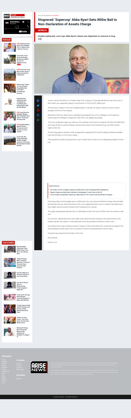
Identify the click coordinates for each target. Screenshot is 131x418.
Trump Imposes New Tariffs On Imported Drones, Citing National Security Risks (23, 309)
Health (3, 377)
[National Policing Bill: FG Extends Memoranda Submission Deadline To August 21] (10, 327)
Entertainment (5, 371)
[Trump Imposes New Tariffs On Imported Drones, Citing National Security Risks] (10, 304)
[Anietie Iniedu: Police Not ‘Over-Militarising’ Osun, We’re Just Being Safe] (10, 246)
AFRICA (42, 30)
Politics (4, 369)
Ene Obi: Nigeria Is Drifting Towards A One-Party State (23, 274)
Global (4, 363)
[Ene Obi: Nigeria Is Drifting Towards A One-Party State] (10, 272)
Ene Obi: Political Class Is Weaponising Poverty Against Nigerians (22, 286)
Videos (4, 379)
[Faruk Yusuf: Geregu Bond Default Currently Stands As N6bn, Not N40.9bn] (10, 294)
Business (4, 367)
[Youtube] (51, 246)
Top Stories (8, 243)
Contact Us (19, 367)
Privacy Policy (20, 369)
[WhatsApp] (50, 246)
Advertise (19, 365)
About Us (19, 363)
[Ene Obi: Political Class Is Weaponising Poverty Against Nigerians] (10, 282)
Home (3, 359)
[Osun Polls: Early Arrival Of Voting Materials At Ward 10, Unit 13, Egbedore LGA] (10, 55)
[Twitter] (48, 246)
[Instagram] (49, 246)
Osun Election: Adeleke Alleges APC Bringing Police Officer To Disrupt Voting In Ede (23, 116)
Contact (4, 381)
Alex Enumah (54, 15)
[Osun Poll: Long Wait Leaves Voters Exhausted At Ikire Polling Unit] (10, 69)
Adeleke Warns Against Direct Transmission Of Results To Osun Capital (23, 128)
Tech (3, 375)
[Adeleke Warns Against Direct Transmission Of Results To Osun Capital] (10, 124)
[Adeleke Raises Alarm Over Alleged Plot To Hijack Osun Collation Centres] (10, 43)
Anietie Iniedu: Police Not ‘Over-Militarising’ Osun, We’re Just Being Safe (22, 250)
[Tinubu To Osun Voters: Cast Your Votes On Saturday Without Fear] (10, 317)
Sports (4, 373)
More (3, 383)
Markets (18, 378)
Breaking (4, 361)
